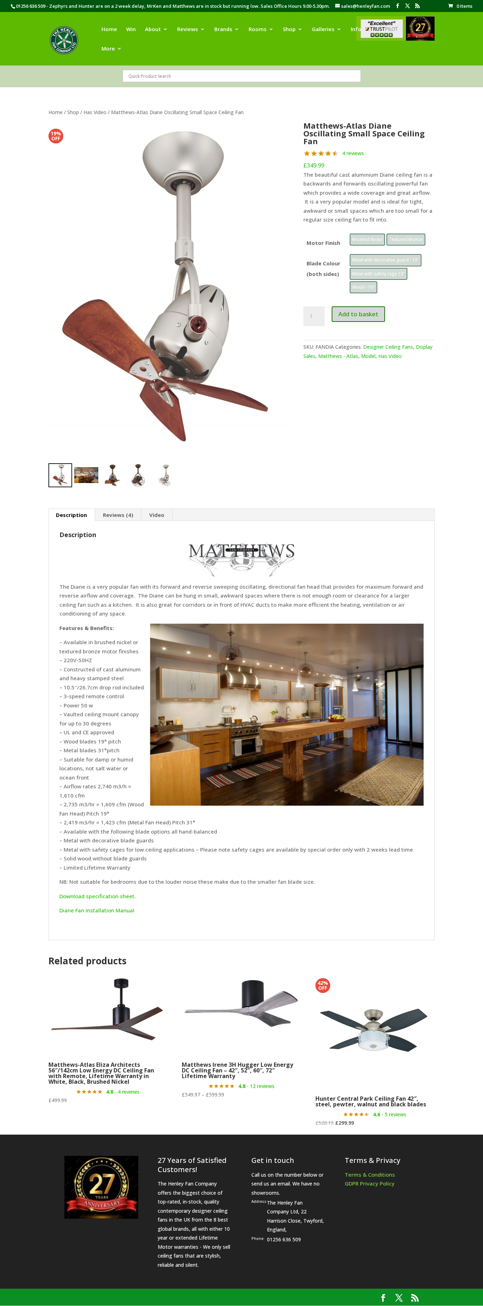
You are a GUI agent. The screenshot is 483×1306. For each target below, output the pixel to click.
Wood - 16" (363, 287)
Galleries (323, 30)
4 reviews (353, 153)
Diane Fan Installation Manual (96, 910)
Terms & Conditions (370, 1174)
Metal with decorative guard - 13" (385, 260)
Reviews (187, 30)
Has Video (94, 112)
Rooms (258, 30)
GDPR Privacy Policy (370, 1183)
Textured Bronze (406, 239)
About (153, 30)
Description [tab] (71, 514)
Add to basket (358, 314)
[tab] (118, 515)
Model (368, 356)
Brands (223, 30)
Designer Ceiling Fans (388, 346)
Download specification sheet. (97, 896)
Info (356, 30)
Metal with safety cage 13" (378, 274)
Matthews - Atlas (338, 356)
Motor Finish (323, 242)
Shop (289, 30)
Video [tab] (156, 514)
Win (131, 30)
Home (109, 30)
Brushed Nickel (367, 239)
